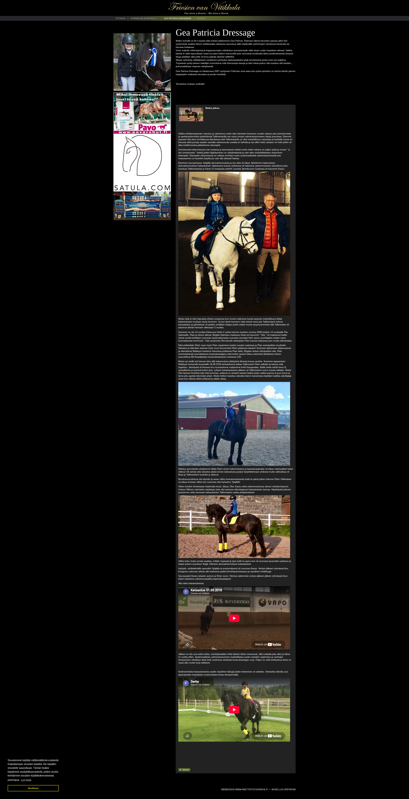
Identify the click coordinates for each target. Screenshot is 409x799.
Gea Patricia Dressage (177, 18)
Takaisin (185, 770)
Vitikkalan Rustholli (143, 18)
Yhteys (200, 18)
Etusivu (120, 18)
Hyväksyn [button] (33, 788)
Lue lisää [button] (26, 780)
